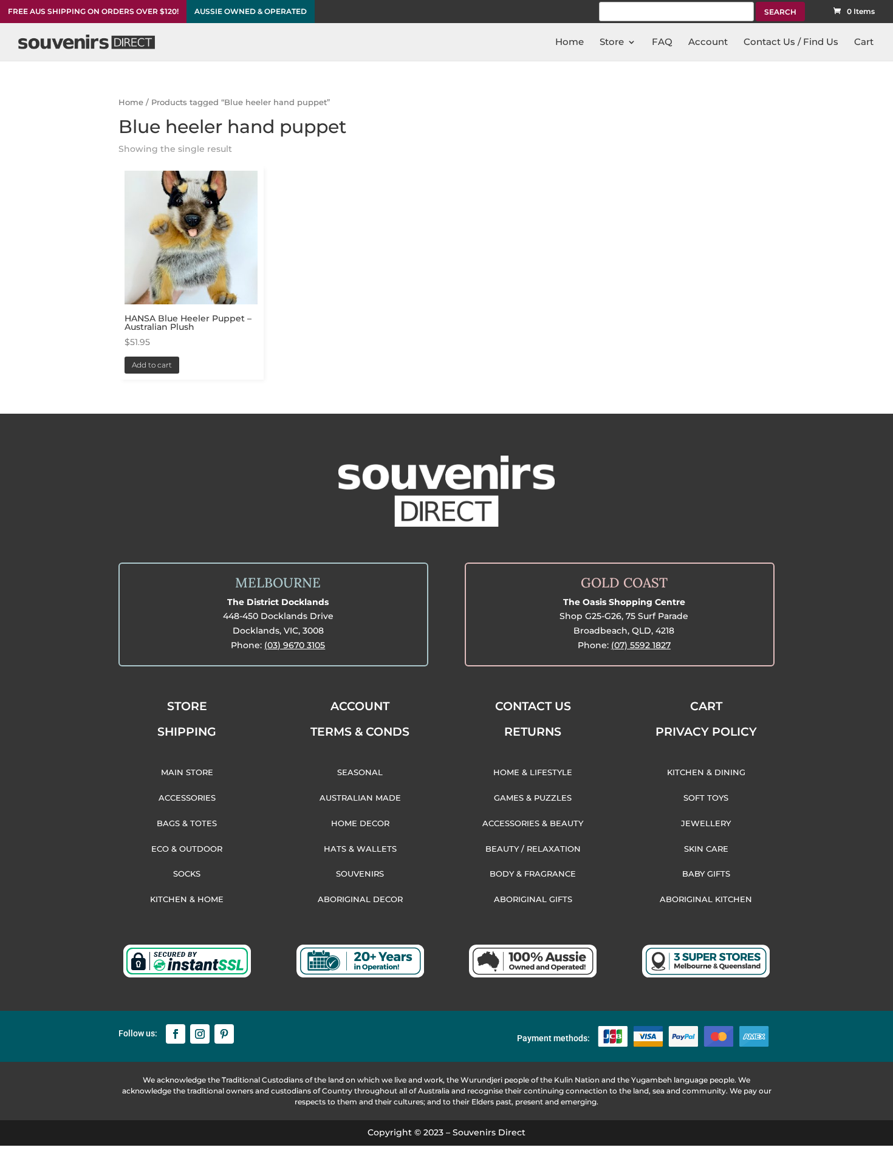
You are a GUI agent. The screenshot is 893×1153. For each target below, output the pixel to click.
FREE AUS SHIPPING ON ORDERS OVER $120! (93, 11)
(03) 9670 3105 (294, 645)
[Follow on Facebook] (175, 1034)
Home (130, 102)
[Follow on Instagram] (200, 1034)
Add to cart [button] (152, 364)
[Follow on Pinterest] (224, 1034)
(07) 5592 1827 (641, 645)
